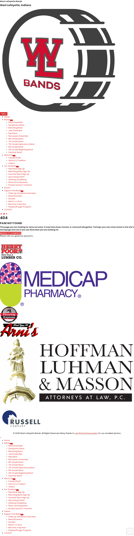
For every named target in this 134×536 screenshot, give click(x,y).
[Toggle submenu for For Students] (17, 166)
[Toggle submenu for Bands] (11, 120)
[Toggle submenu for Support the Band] (22, 191)
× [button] (0, 437)
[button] (1, 214)
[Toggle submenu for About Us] (14, 155)
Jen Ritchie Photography (86, 433)
